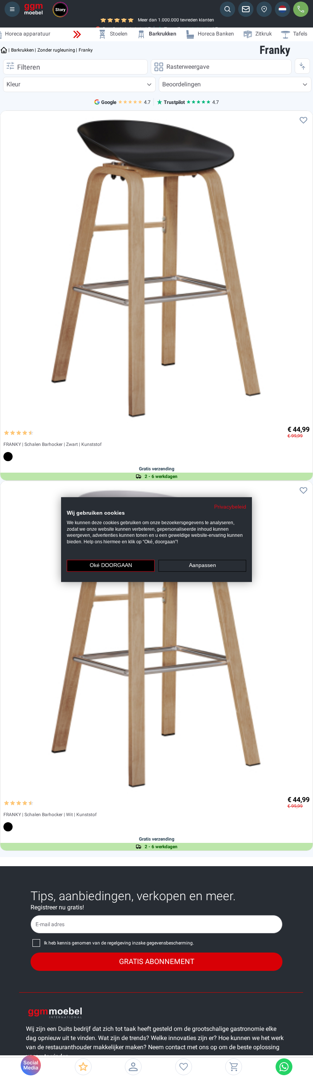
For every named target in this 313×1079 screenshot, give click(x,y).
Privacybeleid (230, 507)
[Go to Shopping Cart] (233, 1067)
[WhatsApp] (284, 1066)
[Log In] (133, 1067)
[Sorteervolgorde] (302, 66)
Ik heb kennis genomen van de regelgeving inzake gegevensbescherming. (119, 943)
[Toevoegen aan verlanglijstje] (303, 120)
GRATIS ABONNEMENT (156, 961)
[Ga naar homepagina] (4, 50)
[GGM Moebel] (33, 9)
